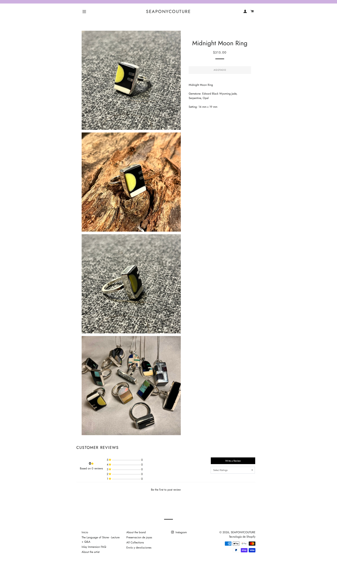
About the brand (136, 532)
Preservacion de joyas (139, 537)
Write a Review (233, 461)
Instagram (181, 532)
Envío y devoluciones (138, 548)
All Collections (135, 542)
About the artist (91, 552)
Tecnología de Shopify (242, 537)
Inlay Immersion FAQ (94, 547)
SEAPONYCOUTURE (168, 11)
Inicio (85, 532)
